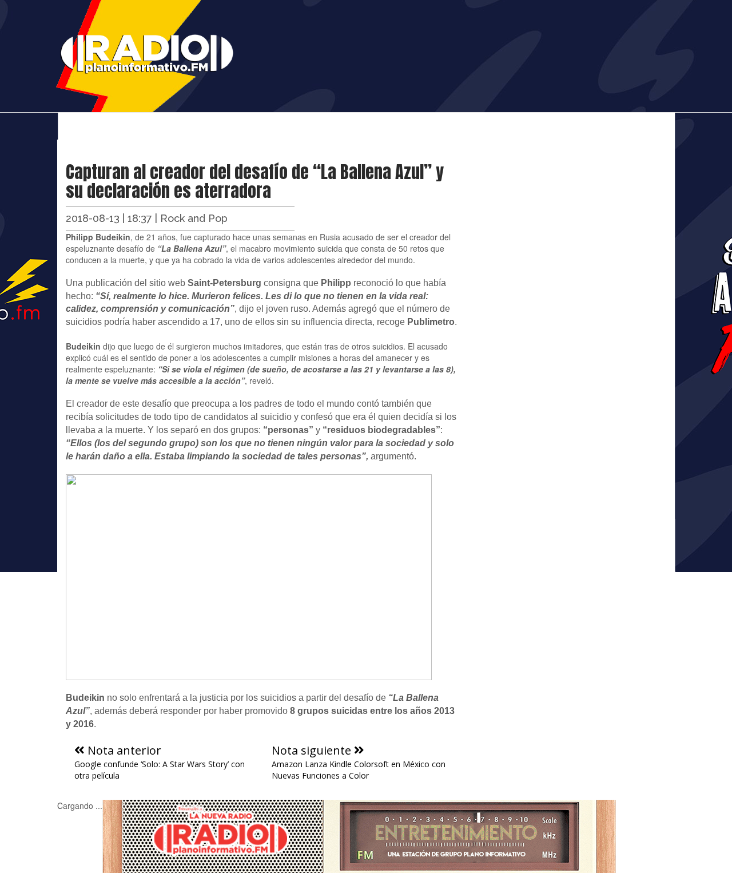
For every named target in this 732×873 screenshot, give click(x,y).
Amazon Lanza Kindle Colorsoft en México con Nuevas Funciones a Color (358, 770)
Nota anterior (123, 750)
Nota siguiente (313, 750)
